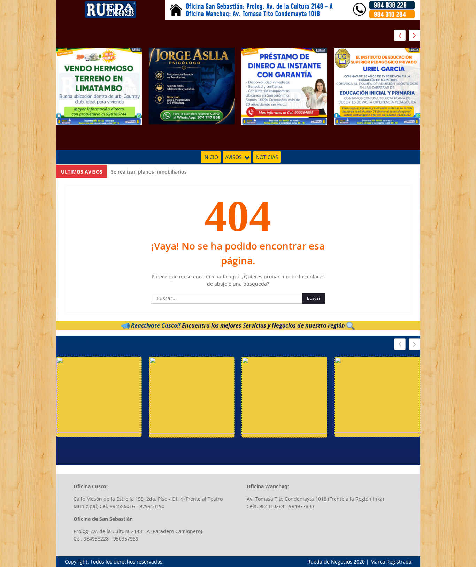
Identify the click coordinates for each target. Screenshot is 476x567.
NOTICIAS (267, 157)
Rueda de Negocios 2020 (336, 561)
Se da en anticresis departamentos (152, 171)
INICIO (210, 157)
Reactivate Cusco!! (155, 325)
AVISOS (233, 157)
